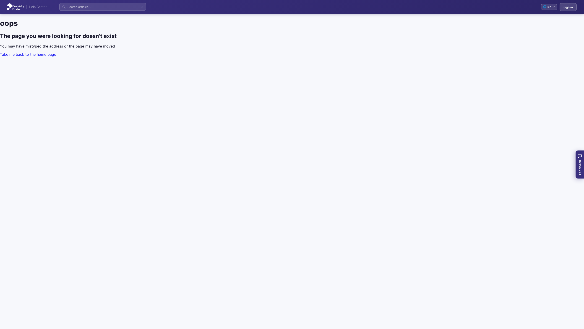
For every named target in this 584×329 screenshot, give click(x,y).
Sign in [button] (568, 7)
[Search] (141, 7)
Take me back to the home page (28, 54)
